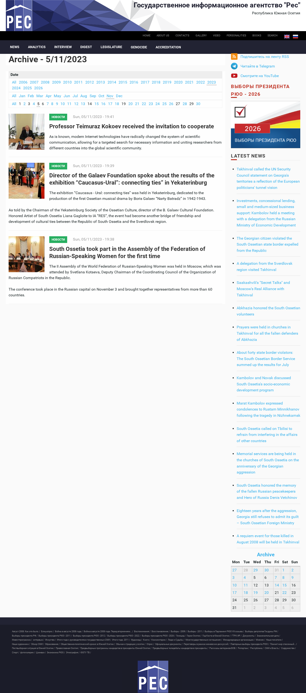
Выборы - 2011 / (196, 631)
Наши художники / (21, 644)
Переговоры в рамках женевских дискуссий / (207, 644)
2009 (56, 82)
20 (130, 103)
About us (163, 35)
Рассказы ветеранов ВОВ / (223, 648)
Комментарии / (159, 640)
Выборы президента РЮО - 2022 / (124, 636)
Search (273, 35)
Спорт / (15, 652)
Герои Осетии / (194, 636)
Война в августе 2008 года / (69, 631)
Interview (63, 47)
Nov (110, 96)
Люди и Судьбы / (176, 640)
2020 (178, 82)
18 (117, 103)
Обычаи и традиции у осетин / (131, 644)
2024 (16, 88)
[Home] (153, 677)
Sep (93, 96)
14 (277, 585)
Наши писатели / (274, 640)
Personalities (236, 35)
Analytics (37, 47)
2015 (123, 82)
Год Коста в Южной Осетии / (216, 636)
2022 (200, 82)
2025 (27, 88)
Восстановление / (161, 631)
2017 (145, 82)
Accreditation (168, 47)
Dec (119, 96)
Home (146, 35)
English (287, 36)
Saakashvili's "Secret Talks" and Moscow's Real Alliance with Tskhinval (263, 288)
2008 (45, 82)
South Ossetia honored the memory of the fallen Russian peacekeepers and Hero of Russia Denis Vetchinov (267, 491)
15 (96, 103)
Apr (48, 96)
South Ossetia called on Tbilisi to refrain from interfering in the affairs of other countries (267, 434)
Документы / (249, 636)
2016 (134, 82)
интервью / (38, 640)
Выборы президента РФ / (25, 636)
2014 (112, 82)
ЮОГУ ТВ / (86, 652)
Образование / (52, 644)
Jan (22, 96)
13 (83, 103)
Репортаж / (243, 648)
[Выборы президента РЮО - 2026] (265, 124)
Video (216, 35)
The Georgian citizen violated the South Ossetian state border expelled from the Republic (267, 244)
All (14, 82)
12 (76, 103)
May (57, 96)
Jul (75, 96)
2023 (211, 82)
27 (234, 570)
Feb (31, 96)
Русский (295, 36)
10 (62, 103)
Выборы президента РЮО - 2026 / (158, 636)
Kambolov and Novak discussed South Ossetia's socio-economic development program (264, 384)
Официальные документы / (169, 644)
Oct (101, 96)
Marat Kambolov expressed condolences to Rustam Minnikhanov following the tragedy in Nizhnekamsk (268, 409)
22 (144, 103)
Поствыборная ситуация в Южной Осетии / (33, 648)
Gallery (201, 35)
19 (255, 592)
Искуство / (50, 640)
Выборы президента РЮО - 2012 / (89, 636)
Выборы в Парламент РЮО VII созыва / (224, 631)
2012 (89, 82)
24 (157, 103)
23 (151, 103)
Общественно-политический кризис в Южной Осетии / (88, 644)
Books (256, 35)
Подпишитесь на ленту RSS (264, 56)
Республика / (257, 648)
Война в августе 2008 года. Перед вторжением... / (108, 631)
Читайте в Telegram (257, 66)
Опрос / (150, 644)
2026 (38, 88)
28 (185, 103)
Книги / (146, 640)
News (14, 47)
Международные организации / (239, 640)
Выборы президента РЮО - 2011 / (55, 636)
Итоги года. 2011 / (121, 640)
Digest (86, 47)
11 (69, 103)
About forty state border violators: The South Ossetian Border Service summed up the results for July (266, 358)
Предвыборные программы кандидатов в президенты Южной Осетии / (116, 648)
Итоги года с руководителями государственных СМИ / (84, 640)
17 (110, 103)
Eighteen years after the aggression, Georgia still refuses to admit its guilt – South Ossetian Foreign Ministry (268, 516)
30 (198, 103)
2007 (34, 82)
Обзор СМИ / (37, 644)
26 (171, 103)
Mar (39, 96)
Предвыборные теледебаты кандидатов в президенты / (180, 648)
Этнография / (73, 652)
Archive (265, 555)
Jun (67, 96)
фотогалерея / (27, 652)
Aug (83, 96)
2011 (78, 82)
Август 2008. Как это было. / (26, 631)
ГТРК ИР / (237, 636)
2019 (167, 82)
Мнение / (260, 640)
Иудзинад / (136, 640)
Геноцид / (181, 636)
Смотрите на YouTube (259, 75)
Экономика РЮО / (56, 652)
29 (255, 570)
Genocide (139, 47)
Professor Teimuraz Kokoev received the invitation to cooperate (131, 126)
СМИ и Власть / (272, 648)
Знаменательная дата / (268, 636)
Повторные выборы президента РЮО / (249, 644)
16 (103, 103)
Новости (58, 117)
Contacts (182, 35)
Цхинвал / (41, 652)
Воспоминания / (142, 631)
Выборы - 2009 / (179, 631)
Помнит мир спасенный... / (283, 644)
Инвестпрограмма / (22, 640)
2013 (100, 82)
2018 (156, 82)
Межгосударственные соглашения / (204, 640)
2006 (23, 82)
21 (137, 103)
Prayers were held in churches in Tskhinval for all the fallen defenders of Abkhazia (267, 333)
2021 (189, 82)
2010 (67, 82)
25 (164, 103)
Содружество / (288, 648)
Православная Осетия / (67, 648)
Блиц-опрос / (47, 631)
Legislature (111, 47)
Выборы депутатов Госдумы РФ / (261, 631)
